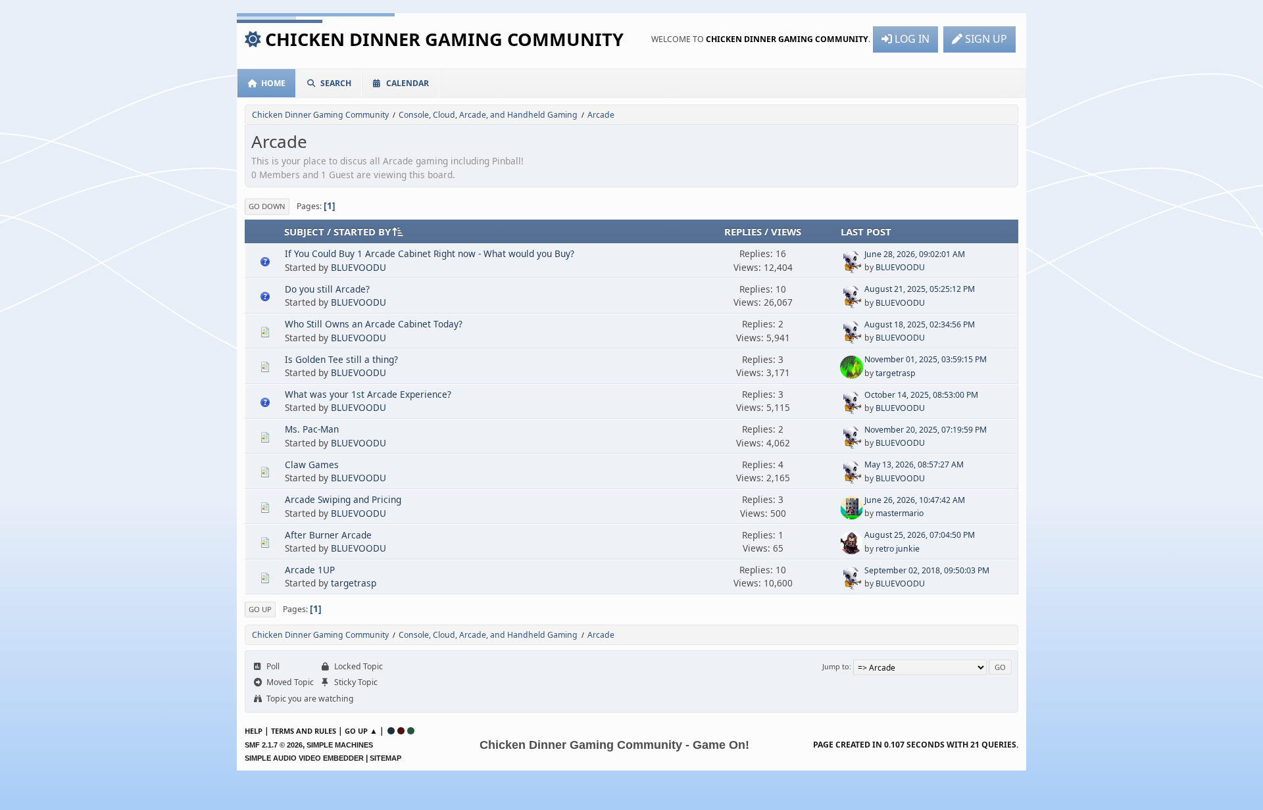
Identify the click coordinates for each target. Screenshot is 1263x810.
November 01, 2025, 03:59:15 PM (925, 359)
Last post (866, 231)
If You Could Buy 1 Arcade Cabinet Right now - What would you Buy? (429, 253)
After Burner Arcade (328, 535)
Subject (304, 231)
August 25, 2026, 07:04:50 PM (919, 534)
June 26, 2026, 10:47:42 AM (914, 500)
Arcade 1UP (310, 569)
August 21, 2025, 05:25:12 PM (919, 289)
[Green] (411, 731)
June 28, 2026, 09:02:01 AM (914, 254)
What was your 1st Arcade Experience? (368, 394)
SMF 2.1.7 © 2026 (274, 745)
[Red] (401, 731)
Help (253, 731)
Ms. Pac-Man (312, 429)
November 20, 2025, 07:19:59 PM (925, 429)
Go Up (260, 609)
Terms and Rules (303, 731)
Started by (362, 231)
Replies (743, 231)
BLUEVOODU (358, 267)
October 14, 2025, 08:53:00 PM (921, 394)
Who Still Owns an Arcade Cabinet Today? (373, 324)
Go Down (267, 206)
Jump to (835, 666)
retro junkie (898, 548)
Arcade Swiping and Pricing (343, 499)
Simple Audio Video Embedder (304, 758)
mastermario (900, 513)
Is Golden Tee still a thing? (341, 359)
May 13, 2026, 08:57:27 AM (914, 464)
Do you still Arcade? (327, 289)
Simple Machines (340, 745)
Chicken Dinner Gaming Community (444, 39)
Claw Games (312, 464)
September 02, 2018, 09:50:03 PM (926, 570)
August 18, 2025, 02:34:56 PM (919, 324)
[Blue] (391, 731)
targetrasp (896, 373)
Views (786, 231)
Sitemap (385, 758)
